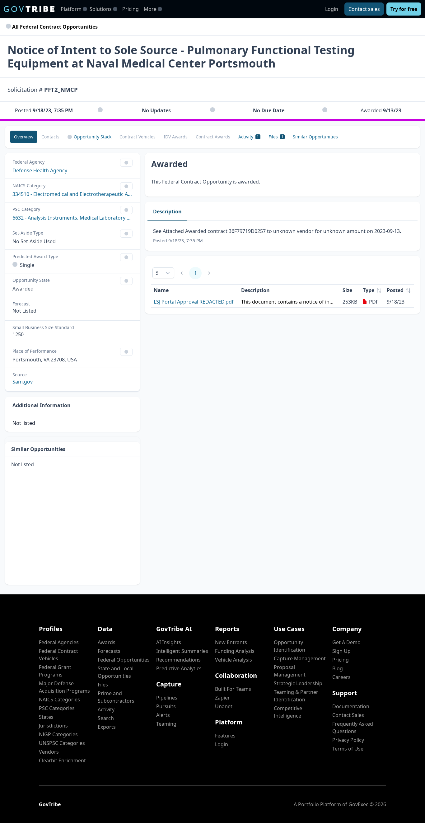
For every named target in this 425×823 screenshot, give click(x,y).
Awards (106, 642)
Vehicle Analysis (233, 659)
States (46, 717)
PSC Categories (57, 708)
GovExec (358, 804)
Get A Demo (346, 642)
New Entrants (231, 642)
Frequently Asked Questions (352, 727)
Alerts (163, 715)
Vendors (49, 751)
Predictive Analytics (179, 668)
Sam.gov (22, 381)
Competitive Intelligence (288, 712)
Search (106, 718)
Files (103, 684)
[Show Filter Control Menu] (126, 163)
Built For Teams (233, 689)
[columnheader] (372, 290)
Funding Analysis (235, 651)
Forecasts (109, 651)
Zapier (222, 697)
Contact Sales (348, 715)
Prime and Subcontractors (116, 697)
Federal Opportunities (124, 659)
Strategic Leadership (298, 683)
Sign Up (341, 651)
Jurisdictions (53, 725)
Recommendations (178, 659)
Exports (107, 726)
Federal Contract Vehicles (58, 655)
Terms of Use (347, 748)
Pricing (130, 9)
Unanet (223, 706)
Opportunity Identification (289, 646)
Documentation (350, 706)
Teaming (166, 723)
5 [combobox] (157, 273)
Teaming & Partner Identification (296, 696)
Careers (341, 677)
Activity (106, 709)
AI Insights (168, 642)
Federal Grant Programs (55, 671)
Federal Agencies (59, 642)
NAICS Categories (59, 699)
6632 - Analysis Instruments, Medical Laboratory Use (72, 217)
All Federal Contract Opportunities (54, 26)
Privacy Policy (348, 740)
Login (331, 9)
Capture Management (300, 658)
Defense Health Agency (39, 170)
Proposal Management (290, 671)
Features (225, 735)
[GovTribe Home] (29, 9)
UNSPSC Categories (62, 743)
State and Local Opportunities (115, 672)
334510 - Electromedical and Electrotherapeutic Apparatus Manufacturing (72, 194)
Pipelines (166, 697)
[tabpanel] (282, 235)
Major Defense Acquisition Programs (64, 687)
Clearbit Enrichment (62, 760)
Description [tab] (167, 211)
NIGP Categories (58, 734)
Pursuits (166, 706)
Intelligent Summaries (182, 651)
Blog (337, 668)
